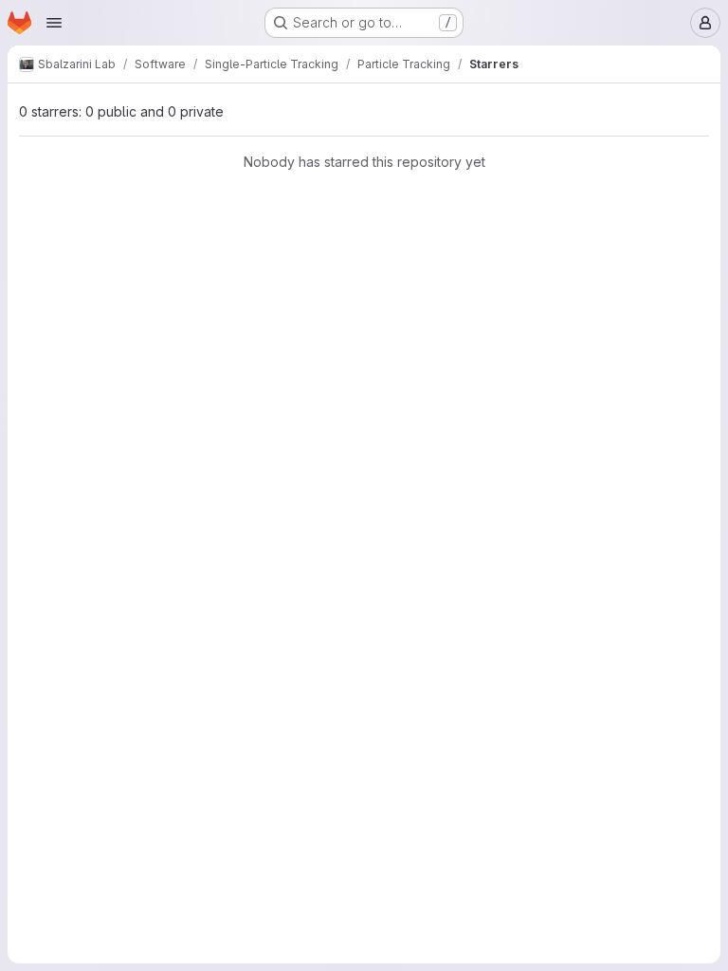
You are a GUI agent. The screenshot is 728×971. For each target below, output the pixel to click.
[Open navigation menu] (54, 23)
